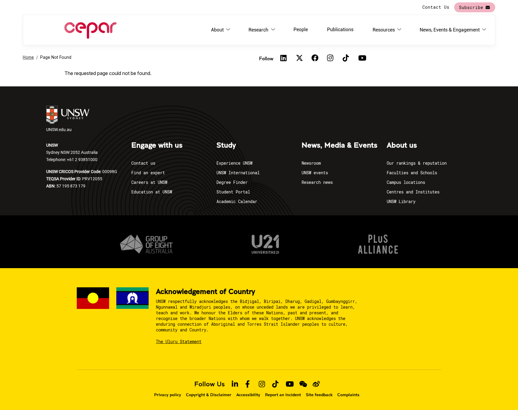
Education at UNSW (151, 192)
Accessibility (248, 394)
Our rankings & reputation (417, 163)
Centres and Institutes (413, 192)
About (217, 30)
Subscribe (471, 7)
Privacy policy (167, 394)
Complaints (348, 394)
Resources (384, 30)
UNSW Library (401, 201)
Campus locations (406, 182)
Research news (317, 182)
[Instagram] (330, 58)
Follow (266, 58)
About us (402, 145)
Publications (340, 29)
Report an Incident (283, 394)
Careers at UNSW (149, 182)
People (300, 29)
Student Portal (233, 192)
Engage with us (157, 145)
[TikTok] (346, 58)
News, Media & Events (339, 145)
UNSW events (315, 172)
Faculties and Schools (412, 172)
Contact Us (435, 7)
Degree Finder (232, 182)
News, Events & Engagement (450, 30)
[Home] (90, 30)
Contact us (143, 163)
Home (28, 57)
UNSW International (238, 172)
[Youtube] (361, 58)
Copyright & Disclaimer (208, 394)
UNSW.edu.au (59, 129)
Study (226, 145)
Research (258, 30)
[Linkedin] (283, 58)
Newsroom (311, 163)
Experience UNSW (234, 163)
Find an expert (148, 172)
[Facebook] (315, 58)
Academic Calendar (236, 201)
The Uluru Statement (178, 341)
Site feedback (319, 394)
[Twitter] (299, 58)
